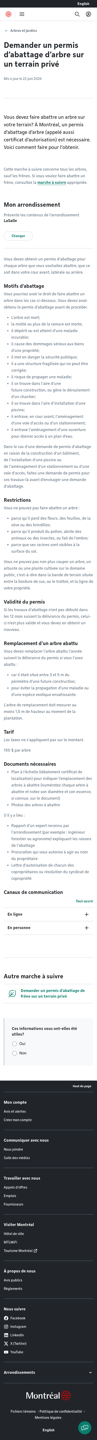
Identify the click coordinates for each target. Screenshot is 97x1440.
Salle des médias (17, 1158)
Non (23, 1053)
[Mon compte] (88, 14)
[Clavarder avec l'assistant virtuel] (84, 1427)
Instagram (18, 1327)
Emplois (10, 1196)
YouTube (16, 1352)
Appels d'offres (15, 1187)
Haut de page (82, 1086)
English (83, 4)
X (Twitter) (18, 1343)
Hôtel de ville (14, 1234)
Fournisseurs (13, 1204)
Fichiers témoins (23, 1411)
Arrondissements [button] (19, 1372)
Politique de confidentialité (61, 1411)
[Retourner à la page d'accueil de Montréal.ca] (8, 14)
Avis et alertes (15, 1111)
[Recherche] (77, 14)
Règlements (13, 1289)
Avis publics (13, 1280)
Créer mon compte (18, 1120)
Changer (18, 236)
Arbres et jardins (23, 31)
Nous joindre (13, 1149)
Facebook (17, 1318)
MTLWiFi (10, 1242)
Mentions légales (48, 1417)
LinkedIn (17, 1335)
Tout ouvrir (84, 901)
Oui (22, 1043)
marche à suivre (51, 182)
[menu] (22, 14)
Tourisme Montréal (18, 1251)
